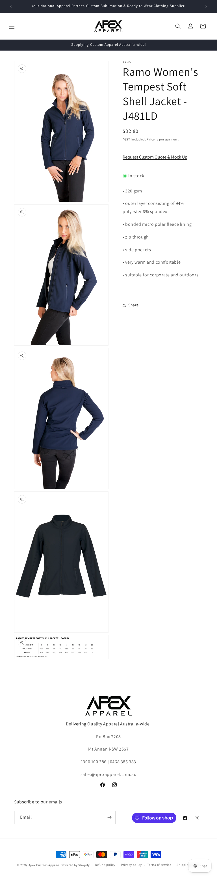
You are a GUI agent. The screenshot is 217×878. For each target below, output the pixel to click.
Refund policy (105, 865)
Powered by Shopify (75, 865)
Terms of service (159, 865)
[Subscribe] (109, 817)
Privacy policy (131, 865)
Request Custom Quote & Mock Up (155, 157)
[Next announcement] (206, 6)
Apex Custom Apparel (44, 865)
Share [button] (133, 304)
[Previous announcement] (11, 6)
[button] (12, 26)
